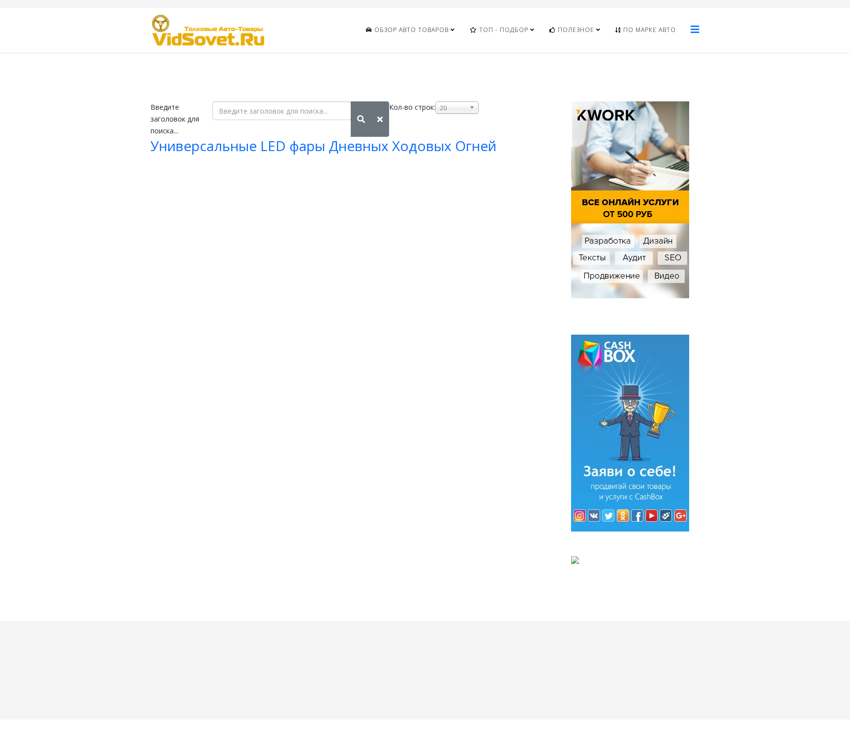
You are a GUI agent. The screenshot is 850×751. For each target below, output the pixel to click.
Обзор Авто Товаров (410, 30)
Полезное (575, 30)
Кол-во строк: (412, 107)
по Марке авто (648, 30)
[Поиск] (361, 119)
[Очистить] (380, 119)
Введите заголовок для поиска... (175, 118)
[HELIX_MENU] (695, 29)
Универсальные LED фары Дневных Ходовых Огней (323, 145)
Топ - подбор (502, 30)
